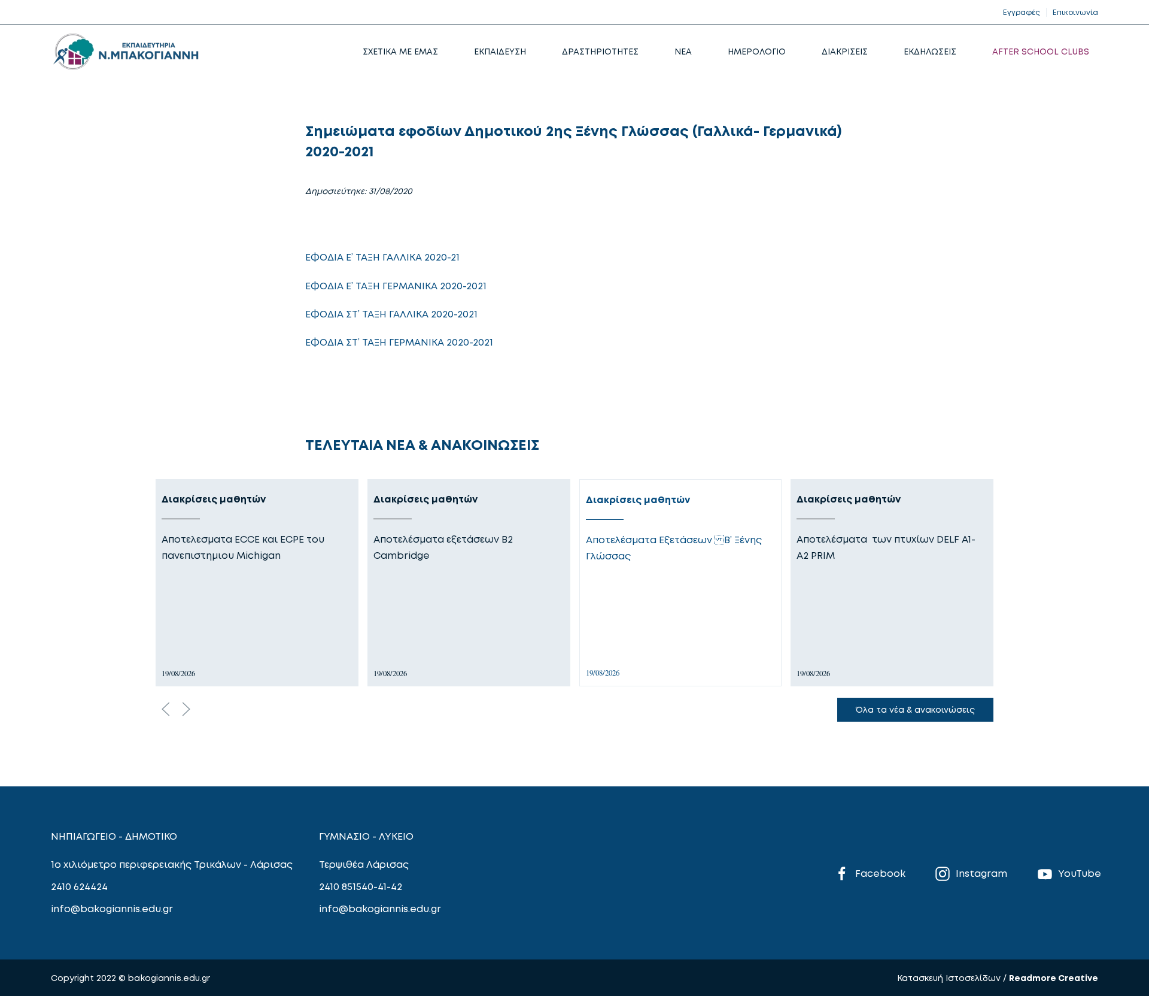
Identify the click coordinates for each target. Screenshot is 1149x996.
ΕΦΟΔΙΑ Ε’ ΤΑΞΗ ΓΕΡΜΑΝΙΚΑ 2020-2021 (396, 286)
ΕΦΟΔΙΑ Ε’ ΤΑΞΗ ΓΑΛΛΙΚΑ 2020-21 (382, 257)
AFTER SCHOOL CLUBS (1040, 51)
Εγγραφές (1021, 12)
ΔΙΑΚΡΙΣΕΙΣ (845, 51)
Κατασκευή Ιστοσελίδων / (953, 978)
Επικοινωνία (1075, 12)
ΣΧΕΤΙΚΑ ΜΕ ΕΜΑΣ (400, 51)
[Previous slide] (166, 709)
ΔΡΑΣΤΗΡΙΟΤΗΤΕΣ (600, 51)
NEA (683, 51)
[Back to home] (125, 51)
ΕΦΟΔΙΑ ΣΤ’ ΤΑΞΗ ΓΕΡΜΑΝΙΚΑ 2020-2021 (399, 342)
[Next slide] (186, 709)
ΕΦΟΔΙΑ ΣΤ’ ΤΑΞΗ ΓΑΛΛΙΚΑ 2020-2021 (391, 314)
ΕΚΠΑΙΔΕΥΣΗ (500, 51)
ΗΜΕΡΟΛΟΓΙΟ (757, 51)
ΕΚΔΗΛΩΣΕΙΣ (930, 51)
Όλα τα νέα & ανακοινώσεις (915, 709)
